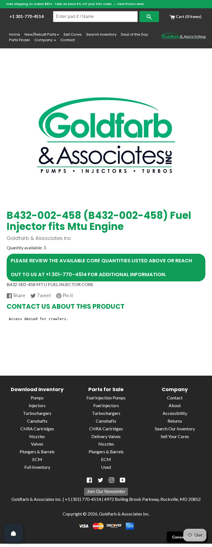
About (175, 405)
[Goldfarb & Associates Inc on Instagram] (111, 480)
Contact (67, 40)
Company (44, 40)
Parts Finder (19, 40)
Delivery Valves (106, 436)
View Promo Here (130, 4)
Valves (37, 443)
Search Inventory (101, 34)
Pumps (37, 397)
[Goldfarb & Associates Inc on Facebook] (89, 480)
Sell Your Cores (175, 436)
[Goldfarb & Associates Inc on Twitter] (100, 480)
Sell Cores (72, 34)
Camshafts (37, 420)
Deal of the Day (134, 34)
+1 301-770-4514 (26, 16)
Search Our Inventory (175, 428)
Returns (175, 420)
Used (106, 467)
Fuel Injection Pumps (106, 397)
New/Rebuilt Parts (40, 34)
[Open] (13, 533)
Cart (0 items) (188, 16)
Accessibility (175, 413)
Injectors (37, 405)
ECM (37, 459)
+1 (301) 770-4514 (83, 499)
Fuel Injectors (106, 405)
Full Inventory (37, 467)
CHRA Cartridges (37, 428)
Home (14, 34)
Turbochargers (37, 413)
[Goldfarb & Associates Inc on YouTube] (122, 480)
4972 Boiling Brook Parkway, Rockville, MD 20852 (152, 499)
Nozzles (37, 436)
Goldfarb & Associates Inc (124, 513)
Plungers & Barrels (37, 451)
